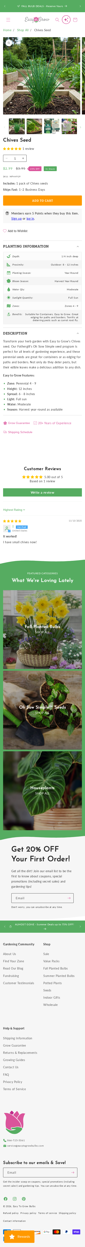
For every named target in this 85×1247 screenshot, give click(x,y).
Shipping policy (67, 1213)
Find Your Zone (13, 961)
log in (30, 218)
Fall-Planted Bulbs (42, 627)
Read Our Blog (13, 968)
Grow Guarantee (19, 423)
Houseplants (42, 788)
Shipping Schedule (20, 432)
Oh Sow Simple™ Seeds (42, 707)
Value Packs (51, 961)
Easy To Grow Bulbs (24, 1206)
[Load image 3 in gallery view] (52, 126)
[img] (12, 521)
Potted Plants (52, 983)
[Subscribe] (68, 898)
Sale (46, 954)
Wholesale (50, 1004)
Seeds (47, 990)
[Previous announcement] (4, 6)
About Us (9, 954)
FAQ (6, 1074)
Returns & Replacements (20, 1052)
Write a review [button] (42, 492)
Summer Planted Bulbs (59, 976)
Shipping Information (17, 1038)
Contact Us (11, 1067)
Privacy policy (28, 1213)
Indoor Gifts (51, 997)
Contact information (14, 1221)
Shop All (23, 30)
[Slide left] (4, 127)
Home (7, 30)
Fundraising (11, 976)
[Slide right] (80, 127)
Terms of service (47, 1213)
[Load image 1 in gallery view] (17, 126)
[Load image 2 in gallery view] (34, 126)
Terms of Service (14, 1089)
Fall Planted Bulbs (55, 968)
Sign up (16, 218)
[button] (8, 19)
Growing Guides (14, 1060)
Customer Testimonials (18, 983)
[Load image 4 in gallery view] (69, 126)
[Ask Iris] (66, 19)
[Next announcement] (80, 6)
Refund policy (11, 1213)
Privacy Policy (12, 1082)
